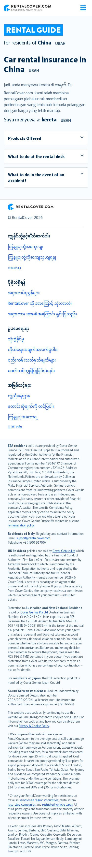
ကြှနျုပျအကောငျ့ (23, 417)
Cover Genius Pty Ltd (34, 612)
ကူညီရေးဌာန (19, 395)
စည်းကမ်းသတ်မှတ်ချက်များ (32, 360)
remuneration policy (21, 525)
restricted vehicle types (57, 804)
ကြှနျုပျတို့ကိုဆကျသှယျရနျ (32, 257)
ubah (60, 43)
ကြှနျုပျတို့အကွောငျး (25, 246)
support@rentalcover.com (33, 538)
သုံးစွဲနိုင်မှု (16, 339)
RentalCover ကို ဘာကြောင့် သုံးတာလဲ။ (40, 303)
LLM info (15, 427)
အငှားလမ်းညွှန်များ (24, 292)
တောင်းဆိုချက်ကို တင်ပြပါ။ (31, 406)
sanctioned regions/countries (38, 800)
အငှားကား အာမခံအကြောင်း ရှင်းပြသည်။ (42, 314)
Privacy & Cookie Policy (34, 726)
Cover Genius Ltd (64, 551)
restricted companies (22, 804)
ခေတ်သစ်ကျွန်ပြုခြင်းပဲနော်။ (31, 370)
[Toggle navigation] (83, 8)
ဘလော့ (14, 267)
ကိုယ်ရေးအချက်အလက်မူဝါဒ (32, 349)
